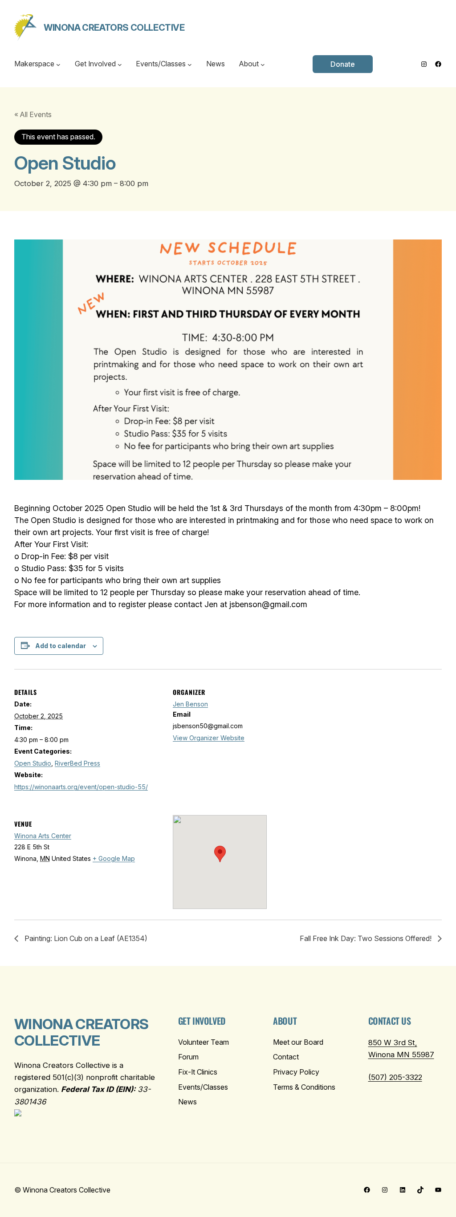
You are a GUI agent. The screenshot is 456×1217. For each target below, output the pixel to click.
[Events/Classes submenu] (189, 64)
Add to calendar (60, 645)
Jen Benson (190, 704)
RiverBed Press (77, 763)
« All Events (33, 114)
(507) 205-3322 (395, 1077)
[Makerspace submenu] (58, 64)
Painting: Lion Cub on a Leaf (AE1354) (85, 938)
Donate (342, 64)
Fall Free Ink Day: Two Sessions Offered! (366, 938)
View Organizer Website (208, 738)
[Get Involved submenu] (120, 64)
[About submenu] (263, 64)
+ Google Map (114, 858)
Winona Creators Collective (114, 27)
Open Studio (32, 763)
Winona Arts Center (42, 836)
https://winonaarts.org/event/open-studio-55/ (81, 787)
